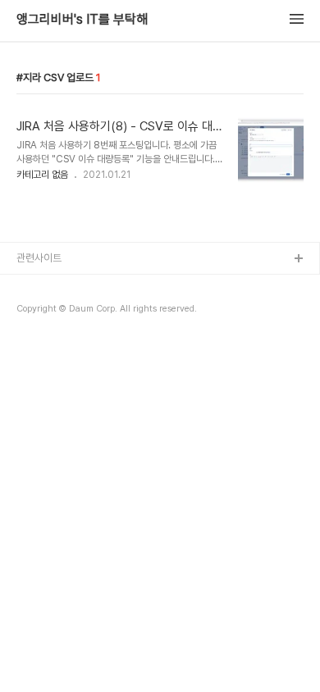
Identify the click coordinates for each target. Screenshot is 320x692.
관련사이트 (39, 258)
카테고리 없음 (42, 174)
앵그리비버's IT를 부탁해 (82, 19)
